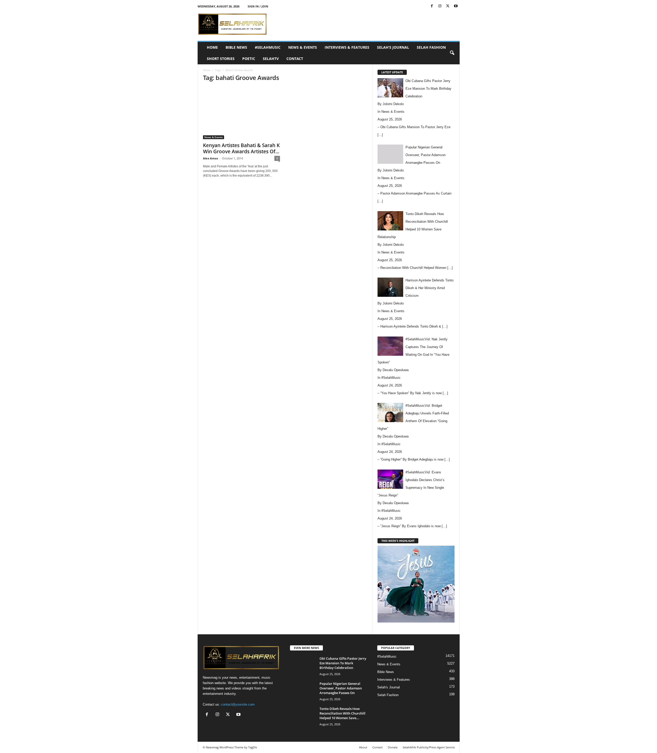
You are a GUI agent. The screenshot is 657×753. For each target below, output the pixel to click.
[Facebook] (432, 6)
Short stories (221, 58)
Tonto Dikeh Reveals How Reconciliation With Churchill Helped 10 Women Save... (342, 713)
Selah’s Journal (393, 47)
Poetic (248, 58)
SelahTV (271, 58)
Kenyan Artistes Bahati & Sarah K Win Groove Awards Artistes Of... (241, 148)
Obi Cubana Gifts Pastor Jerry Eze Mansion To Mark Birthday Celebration (343, 663)
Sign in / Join (258, 6)
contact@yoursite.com (238, 704)
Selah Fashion (431, 47)
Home (212, 47)
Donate (393, 747)
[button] (452, 53)
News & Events (302, 47)
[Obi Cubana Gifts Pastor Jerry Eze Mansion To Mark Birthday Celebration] (303, 665)
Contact (294, 58)
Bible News (236, 47)
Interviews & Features (347, 47)
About (363, 747)
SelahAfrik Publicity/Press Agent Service (429, 747)
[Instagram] (440, 6)
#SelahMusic (268, 47)
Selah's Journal (388, 687)
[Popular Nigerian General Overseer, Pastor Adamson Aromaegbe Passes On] (303, 690)
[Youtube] (456, 6)
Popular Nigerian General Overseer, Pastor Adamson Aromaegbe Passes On (341, 688)
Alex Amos (210, 158)
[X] (448, 6)
